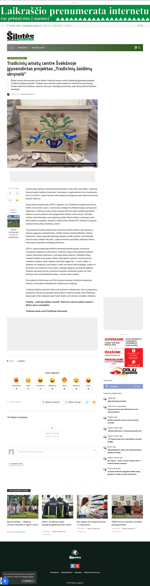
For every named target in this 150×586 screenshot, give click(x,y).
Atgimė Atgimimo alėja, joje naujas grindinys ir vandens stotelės (125, 451)
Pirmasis (21, 361)
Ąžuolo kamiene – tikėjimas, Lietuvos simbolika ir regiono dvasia (22, 523)
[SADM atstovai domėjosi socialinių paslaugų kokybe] (127, 507)
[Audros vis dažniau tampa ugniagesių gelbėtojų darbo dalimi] (57, 507)
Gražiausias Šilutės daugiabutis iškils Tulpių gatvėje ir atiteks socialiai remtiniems (124, 472)
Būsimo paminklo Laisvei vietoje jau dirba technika (123, 421)
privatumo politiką (28, 577)
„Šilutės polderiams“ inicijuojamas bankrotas (124, 431)
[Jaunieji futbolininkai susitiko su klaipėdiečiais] (13, 221)
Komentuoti (47, 534)
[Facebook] (139, 26)
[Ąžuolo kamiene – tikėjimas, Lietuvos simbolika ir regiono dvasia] (22, 507)
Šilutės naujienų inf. (27, 94)
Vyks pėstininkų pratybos (117, 401)
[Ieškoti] (139, 47)
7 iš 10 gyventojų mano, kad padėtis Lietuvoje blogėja (125, 440)
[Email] (17, 200)
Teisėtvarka (50, 516)
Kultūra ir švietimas (17, 58)
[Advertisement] (52, 176)
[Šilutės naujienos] (20, 36)
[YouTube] (141, 26)
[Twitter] (17, 193)
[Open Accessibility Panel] (5, 581)
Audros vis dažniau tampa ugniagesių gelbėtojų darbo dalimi (56, 523)
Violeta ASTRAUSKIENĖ (17, 532)
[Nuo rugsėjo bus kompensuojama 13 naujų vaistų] (92, 507)
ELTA (82, 516)
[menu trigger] (12, 47)
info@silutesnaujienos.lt (32, 26)
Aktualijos (119, 516)
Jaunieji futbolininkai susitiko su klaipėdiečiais (13, 234)
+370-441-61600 (14, 26)
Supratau (28, 581)
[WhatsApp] (10, 200)
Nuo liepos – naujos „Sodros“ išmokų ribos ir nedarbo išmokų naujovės (124, 462)
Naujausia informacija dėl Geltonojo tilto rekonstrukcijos (123, 410)
